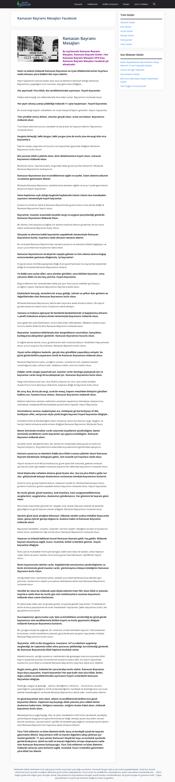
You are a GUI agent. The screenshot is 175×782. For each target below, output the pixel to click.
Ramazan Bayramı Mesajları (79, 41)
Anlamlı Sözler (127, 22)
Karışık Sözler (127, 35)
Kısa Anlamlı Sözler (130, 74)
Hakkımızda (92, 4)
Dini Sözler (125, 26)
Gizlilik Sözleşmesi (110, 4)
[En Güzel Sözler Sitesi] (24, 4)
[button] (154, 4)
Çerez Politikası (141, 4)
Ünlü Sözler (126, 44)
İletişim (126, 4)
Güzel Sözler (126, 31)
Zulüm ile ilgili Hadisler (132, 69)
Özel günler (126, 39)
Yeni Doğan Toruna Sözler (133, 86)
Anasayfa (78, 4)
